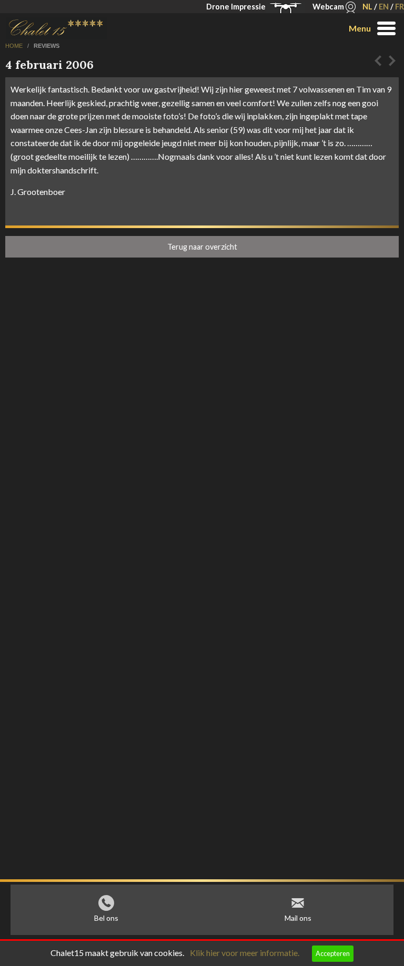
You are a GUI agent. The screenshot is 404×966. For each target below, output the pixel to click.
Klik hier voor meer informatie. (244, 953)
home (14, 46)
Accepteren (333, 953)
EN (384, 6)
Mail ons (298, 917)
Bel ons (106, 917)
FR (399, 6)
